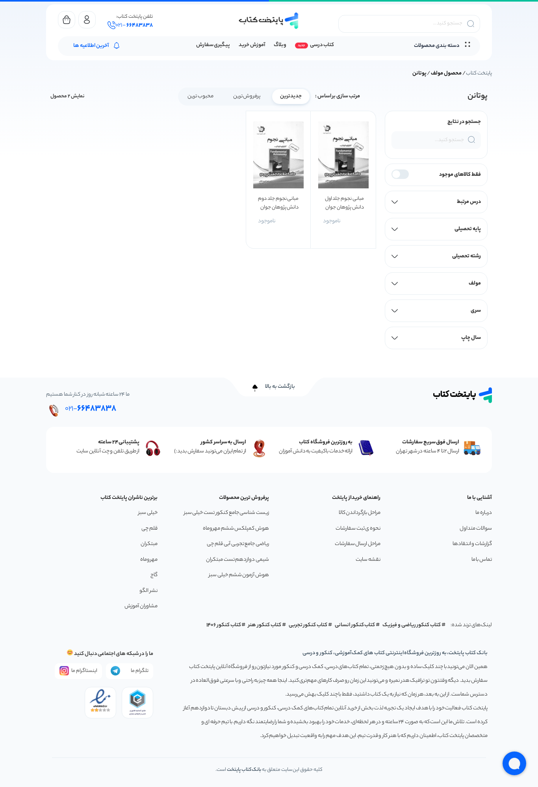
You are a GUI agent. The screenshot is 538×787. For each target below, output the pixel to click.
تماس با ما (481, 559)
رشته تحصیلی (466, 256)
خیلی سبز (148, 512)
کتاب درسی (322, 45)
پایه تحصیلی (468, 229)
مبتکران (149, 544)
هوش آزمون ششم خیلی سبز (239, 575)
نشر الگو (148, 590)
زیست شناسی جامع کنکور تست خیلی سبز (226, 512)
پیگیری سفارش (213, 45)
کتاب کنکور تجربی (308, 625)
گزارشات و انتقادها (472, 544)
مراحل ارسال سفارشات (357, 544)
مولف (475, 283)
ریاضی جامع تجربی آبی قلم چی (238, 544)
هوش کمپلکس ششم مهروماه (236, 528)
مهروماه (149, 559)
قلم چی (149, 528)
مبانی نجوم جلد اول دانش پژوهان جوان (344, 203)
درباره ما (483, 512)
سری (476, 310)
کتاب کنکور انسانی (355, 625)
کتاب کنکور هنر (264, 625)
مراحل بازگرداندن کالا (359, 512)
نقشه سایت (368, 559)
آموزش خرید (252, 45)
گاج (154, 575)
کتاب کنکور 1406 (223, 625)
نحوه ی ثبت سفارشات (358, 528)
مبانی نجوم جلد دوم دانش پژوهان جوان (278, 203)
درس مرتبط (469, 202)
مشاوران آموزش (141, 606)
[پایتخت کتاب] (269, 21)
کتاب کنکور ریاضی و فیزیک (411, 625)
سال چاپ (471, 337)
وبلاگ (280, 45)
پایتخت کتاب (479, 73)
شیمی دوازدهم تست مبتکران (237, 559)
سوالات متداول (476, 528)
